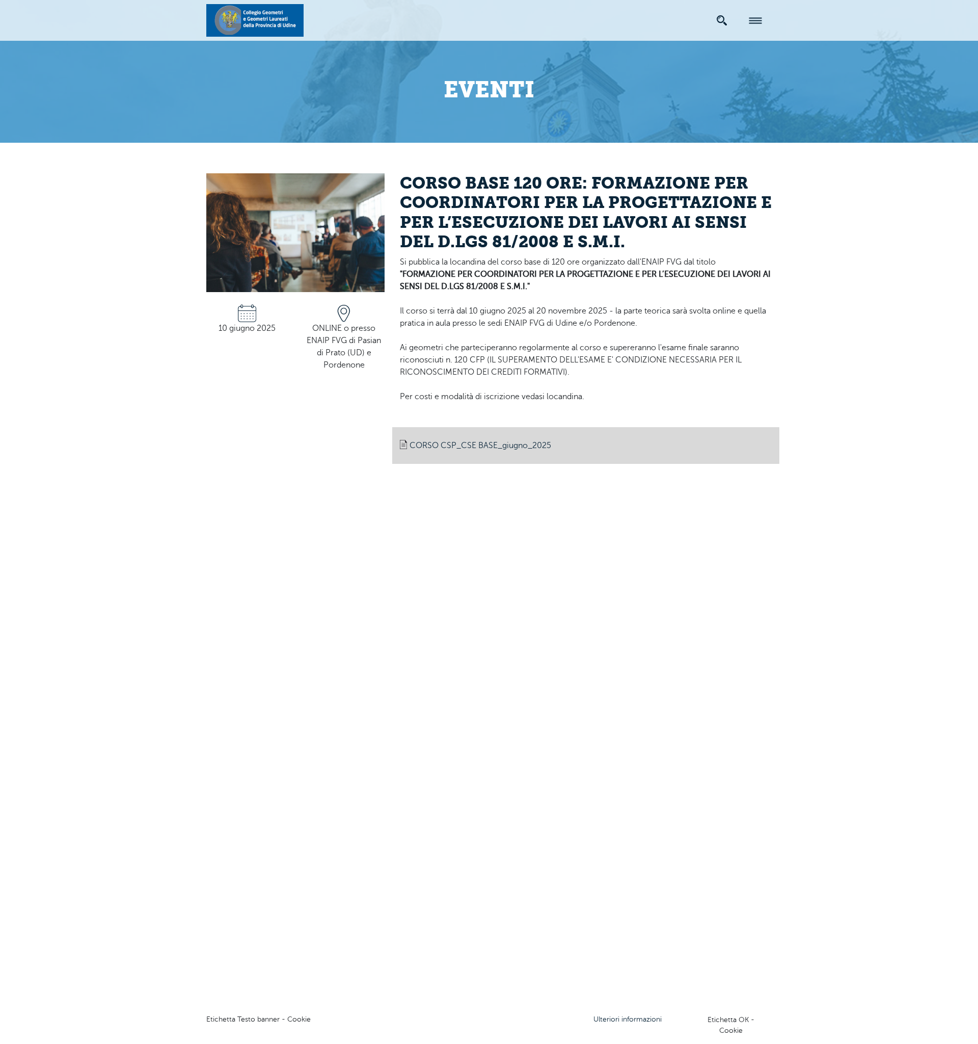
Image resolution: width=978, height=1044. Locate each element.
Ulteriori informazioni (627, 1019)
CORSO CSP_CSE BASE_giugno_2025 (480, 445)
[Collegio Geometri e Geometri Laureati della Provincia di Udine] (255, 18)
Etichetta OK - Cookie (731, 1025)
